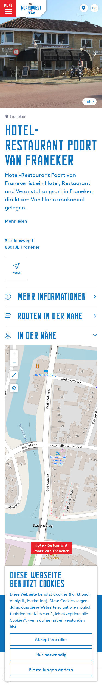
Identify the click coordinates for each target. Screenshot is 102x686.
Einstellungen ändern (51, 669)
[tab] (89, 101)
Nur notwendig (51, 654)
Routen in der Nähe (49, 316)
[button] (51, 551)
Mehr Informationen (51, 296)
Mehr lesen (16, 221)
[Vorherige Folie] (6, 54)
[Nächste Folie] (95, 54)
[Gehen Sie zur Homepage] (31, 8)
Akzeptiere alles (51, 639)
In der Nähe (36, 335)
